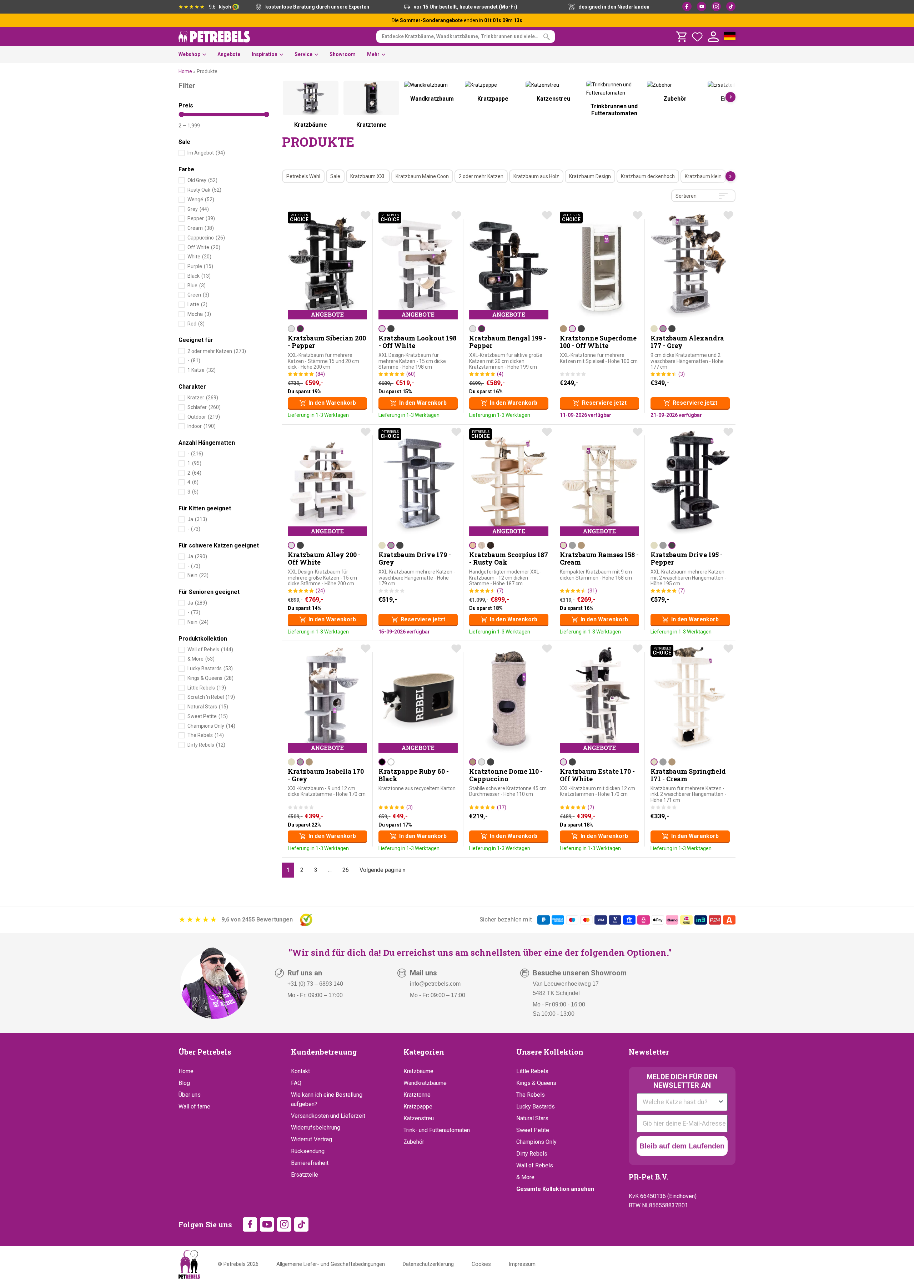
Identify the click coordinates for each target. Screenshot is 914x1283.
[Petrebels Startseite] (189, 1264)
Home (185, 71)
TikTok (730, 6)
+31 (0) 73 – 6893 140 (315, 984)
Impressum (522, 1264)
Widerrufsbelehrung (315, 1127)
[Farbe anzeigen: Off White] (291, 328)
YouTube (701, 6)
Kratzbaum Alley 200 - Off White (324, 558)
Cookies (481, 1264)
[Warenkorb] (681, 36)
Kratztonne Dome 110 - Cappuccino (506, 775)
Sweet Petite (532, 1130)
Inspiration (264, 54)
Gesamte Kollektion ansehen (555, 1189)
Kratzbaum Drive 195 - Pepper (687, 558)
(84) (320, 374)
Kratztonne (417, 1094)
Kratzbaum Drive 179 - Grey (414, 558)
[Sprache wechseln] (729, 36)
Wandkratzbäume (425, 1083)
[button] (327, 403)
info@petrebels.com (435, 984)
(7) (500, 590)
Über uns (190, 1094)
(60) (411, 374)
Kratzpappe (417, 1106)
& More (525, 1177)
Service (303, 54)
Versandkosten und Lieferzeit (328, 1115)
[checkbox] (303, 176)
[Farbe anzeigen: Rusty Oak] (472, 545)
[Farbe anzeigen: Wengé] (490, 545)
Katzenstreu (418, 1118)
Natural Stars (532, 1118)
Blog (184, 1083)
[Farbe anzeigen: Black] (382, 762)
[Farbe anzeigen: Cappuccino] (563, 328)
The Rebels (530, 1094)
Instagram (716, 6)
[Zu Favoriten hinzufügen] (365, 215)
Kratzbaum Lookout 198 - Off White (417, 342)
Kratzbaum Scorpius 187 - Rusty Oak (508, 558)
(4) (500, 374)
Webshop (189, 54)
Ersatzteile (304, 1174)
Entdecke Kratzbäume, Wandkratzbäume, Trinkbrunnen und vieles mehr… (468, 36)
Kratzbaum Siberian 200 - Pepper (327, 342)
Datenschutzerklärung (428, 1264)
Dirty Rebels (531, 1153)
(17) (501, 807)
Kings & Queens (536, 1083)
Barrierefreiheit (309, 1163)
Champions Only (536, 1141)
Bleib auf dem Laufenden (681, 1146)
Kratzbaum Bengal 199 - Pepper (507, 342)
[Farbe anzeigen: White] (391, 762)
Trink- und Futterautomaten (436, 1130)
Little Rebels (532, 1071)
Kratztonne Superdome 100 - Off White (598, 342)
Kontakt (300, 1071)
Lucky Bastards (535, 1106)
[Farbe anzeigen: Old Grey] (481, 545)
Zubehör (413, 1141)
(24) (320, 590)
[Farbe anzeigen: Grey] (663, 328)
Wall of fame (194, 1106)
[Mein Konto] (713, 36)
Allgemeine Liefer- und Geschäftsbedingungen (330, 1264)
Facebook (687, 6)
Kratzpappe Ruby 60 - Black (413, 775)
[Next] (730, 97)
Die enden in (457, 20)
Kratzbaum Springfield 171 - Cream (688, 775)
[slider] (181, 114)
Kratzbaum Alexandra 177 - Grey (687, 342)
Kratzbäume (418, 1071)
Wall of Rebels (534, 1165)
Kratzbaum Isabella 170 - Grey (326, 775)
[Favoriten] (697, 36)
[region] (508, 107)
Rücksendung (308, 1151)
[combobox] (680, 1102)
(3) (681, 374)
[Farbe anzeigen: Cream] (654, 328)
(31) (592, 590)
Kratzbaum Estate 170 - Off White (597, 775)
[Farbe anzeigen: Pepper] (300, 328)
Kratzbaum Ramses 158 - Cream (599, 558)
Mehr (373, 54)
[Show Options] (720, 1102)
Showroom (343, 54)
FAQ (296, 1083)
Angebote (228, 54)
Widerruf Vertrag (311, 1139)
